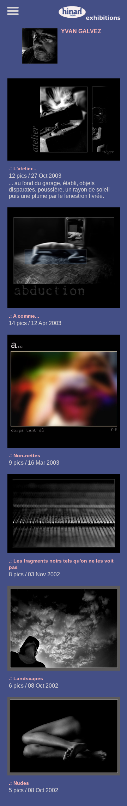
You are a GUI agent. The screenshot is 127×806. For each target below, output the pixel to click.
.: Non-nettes (24, 455)
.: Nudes (19, 783)
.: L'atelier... (22, 168)
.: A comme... (24, 316)
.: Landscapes (26, 678)
